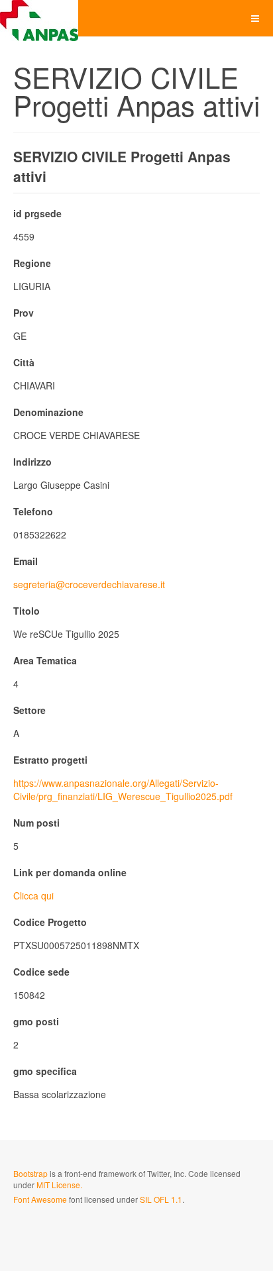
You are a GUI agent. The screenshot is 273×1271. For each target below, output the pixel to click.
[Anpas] (39, 18)
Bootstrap (30, 1173)
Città (23, 362)
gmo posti (36, 1021)
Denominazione (48, 412)
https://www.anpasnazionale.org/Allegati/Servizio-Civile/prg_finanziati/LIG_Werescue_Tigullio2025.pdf (123, 789)
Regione (32, 263)
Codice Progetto (50, 922)
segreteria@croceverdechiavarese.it (89, 584)
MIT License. (59, 1184)
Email (25, 561)
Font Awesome (40, 1199)
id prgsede (37, 213)
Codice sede (41, 971)
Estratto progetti (50, 759)
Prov (23, 312)
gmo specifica (45, 1071)
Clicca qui (33, 895)
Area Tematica (45, 660)
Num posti (36, 822)
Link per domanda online (70, 872)
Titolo (26, 610)
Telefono (33, 511)
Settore (29, 710)
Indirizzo (32, 461)
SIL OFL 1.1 (161, 1199)
